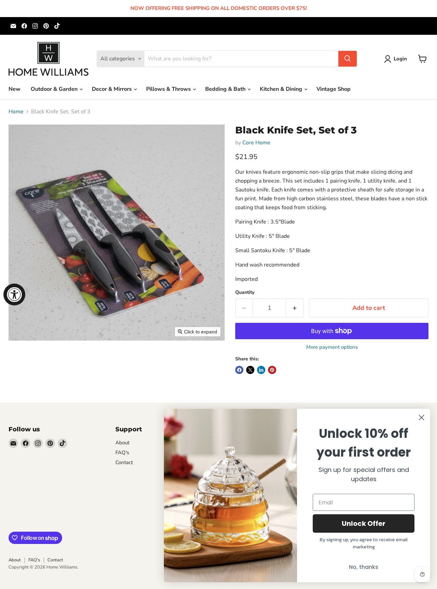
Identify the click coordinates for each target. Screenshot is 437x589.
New (14, 89)
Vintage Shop (333, 89)
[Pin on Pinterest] (272, 370)
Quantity (244, 292)
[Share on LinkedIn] (261, 370)
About (122, 442)
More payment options (332, 347)
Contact (124, 462)
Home (16, 112)
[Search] (347, 59)
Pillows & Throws (169, 89)
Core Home (256, 142)
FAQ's (122, 452)
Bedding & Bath (226, 89)
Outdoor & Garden (55, 89)
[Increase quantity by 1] (295, 308)
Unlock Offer (363, 523)
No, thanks (363, 567)
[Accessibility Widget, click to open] (14, 294)
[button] (397, 59)
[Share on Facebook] (239, 370)
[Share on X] (250, 370)
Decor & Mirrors (112, 89)
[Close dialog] (421, 417)
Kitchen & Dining (282, 89)
